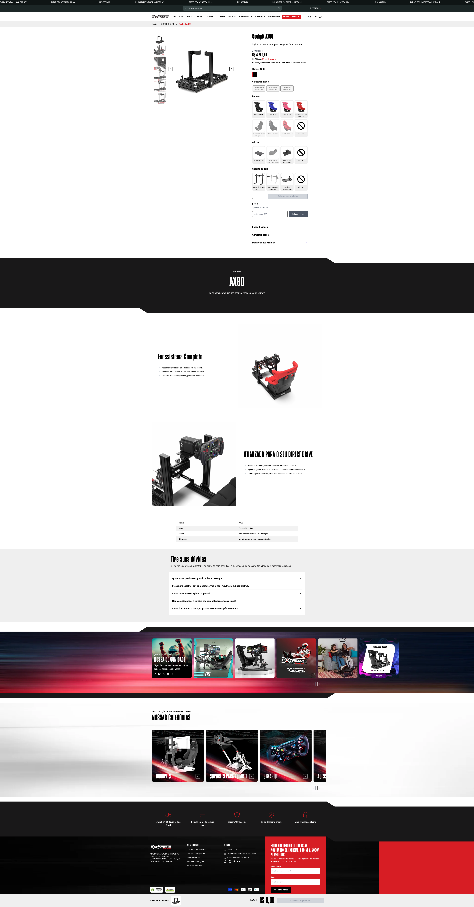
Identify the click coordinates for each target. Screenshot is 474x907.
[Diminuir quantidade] (255, 196)
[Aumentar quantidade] (262, 196)
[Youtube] (238, 861)
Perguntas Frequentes (196, 854)
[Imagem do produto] (254, 74)
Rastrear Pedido (193, 858)
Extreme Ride (274, 16)
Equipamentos (245, 16)
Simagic (200, 16)
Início (154, 24)
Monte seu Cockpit (291, 17)
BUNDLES (191, 16)
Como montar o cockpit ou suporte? (191, 593)
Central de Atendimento (196, 850)
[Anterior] (313, 684)
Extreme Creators (194, 865)
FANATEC (210, 16)
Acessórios (260, 16)
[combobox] (232, 8)
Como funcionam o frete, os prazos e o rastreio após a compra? (205, 608)
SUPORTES (232, 16)
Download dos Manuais (264, 242)
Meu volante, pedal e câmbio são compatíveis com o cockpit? (204, 601)
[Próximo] (319, 684)
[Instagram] (229, 861)
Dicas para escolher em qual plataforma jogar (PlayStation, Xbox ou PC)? (210, 585)
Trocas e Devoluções (195, 862)
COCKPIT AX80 (167, 24)
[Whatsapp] (225, 861)
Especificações (260, 227)
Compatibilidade (260, 234)
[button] (231, 69)
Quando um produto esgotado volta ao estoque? (198, 578)
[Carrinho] (160, 16)
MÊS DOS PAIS (179, 16)
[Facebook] (234, 861)
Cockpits (221, 16)
